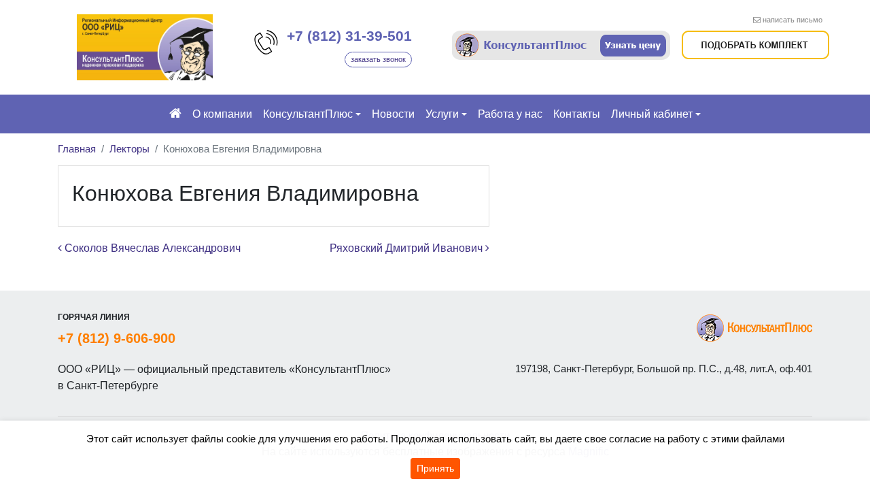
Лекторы (129, 148)
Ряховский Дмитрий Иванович (407, 248)
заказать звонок (378, 59)
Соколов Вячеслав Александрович (151, 248)
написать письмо (792, 20)
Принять (435, 468)
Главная (77, 148)
